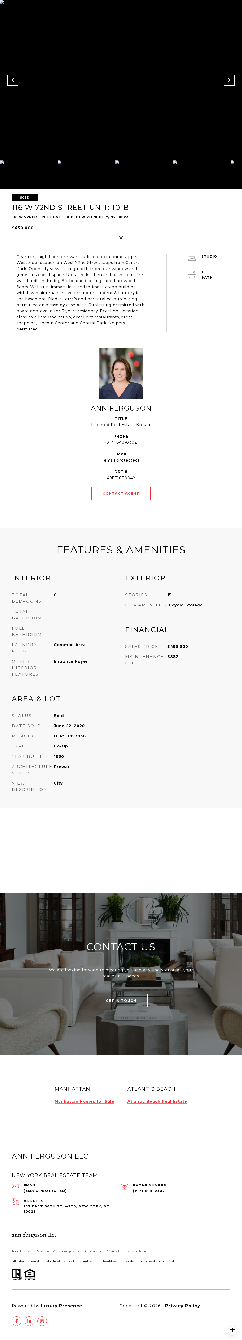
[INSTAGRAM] (42, 1321)
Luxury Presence (61, 1305)
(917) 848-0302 (121, 442)
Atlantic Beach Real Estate (157, 1101)
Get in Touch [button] (121, 1000)
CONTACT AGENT (121, 493)
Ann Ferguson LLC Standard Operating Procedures (100, 1251)
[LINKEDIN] (29, 1321)
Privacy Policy (182, 1305)
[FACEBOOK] (16, 1321)
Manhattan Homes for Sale (84, 1101)
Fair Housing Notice (30, 1251)
